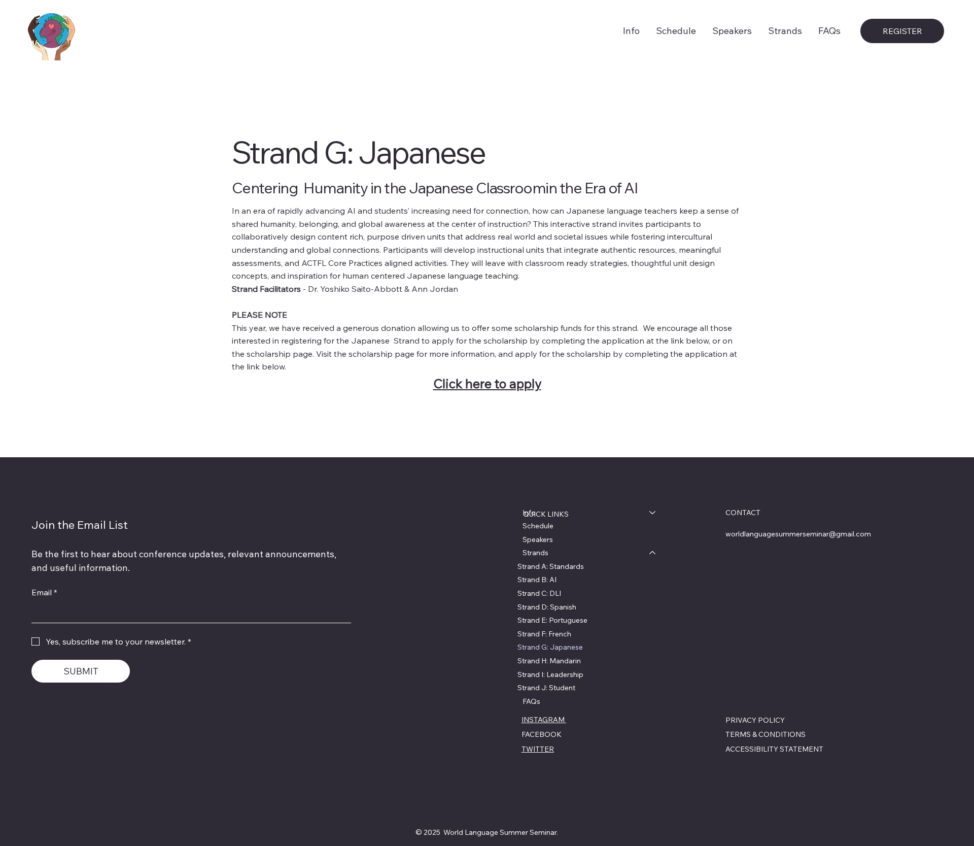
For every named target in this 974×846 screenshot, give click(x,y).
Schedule (538, 525)
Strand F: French (544, 633)
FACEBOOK (541, 734)
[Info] (653, 513)
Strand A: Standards (550, 566)
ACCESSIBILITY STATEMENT (774, 749)
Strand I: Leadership (550, 674)
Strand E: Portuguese (552, 620)
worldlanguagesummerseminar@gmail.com (798, 533)
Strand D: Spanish (546, 607)
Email (44, 593)
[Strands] (653, 553)
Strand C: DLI (539, 593)
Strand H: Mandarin (549, 660)
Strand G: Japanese (550, 647)
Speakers (538, 539)
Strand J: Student (546, 687)
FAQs (531, 701)
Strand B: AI (536, 579)
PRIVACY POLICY (755, 720)
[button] (785, 30)
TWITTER (537, 749)
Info (529, 512)
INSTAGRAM (543, 719)
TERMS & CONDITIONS (765, 734)
